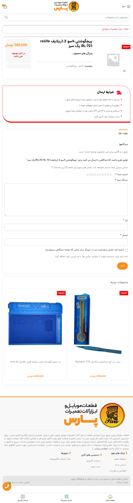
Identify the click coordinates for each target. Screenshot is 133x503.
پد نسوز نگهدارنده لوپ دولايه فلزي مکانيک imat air (35, 362)
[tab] (123, 133)
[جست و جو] (6, 17)
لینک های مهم (118, 453)
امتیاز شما (122, 174)
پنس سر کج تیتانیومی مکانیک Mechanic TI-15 (97, 362)
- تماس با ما (121, 465)
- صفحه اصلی (120, 459)
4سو (81, 66)
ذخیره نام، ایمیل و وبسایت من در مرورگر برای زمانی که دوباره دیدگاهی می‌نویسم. (84, 250)
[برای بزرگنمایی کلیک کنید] (124, 70)
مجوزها (64, 453)
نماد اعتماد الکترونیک (60, 459)
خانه (127, 29)
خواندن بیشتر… (100, 448)
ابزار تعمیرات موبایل (112, 29)
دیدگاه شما (121, 180)
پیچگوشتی (71, 66)
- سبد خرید (96, 467)
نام (125, 221)
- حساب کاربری (94, 461)
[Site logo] (66, 7)
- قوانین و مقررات (118, 471)
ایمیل (124, 235)
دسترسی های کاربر (90, 455)
